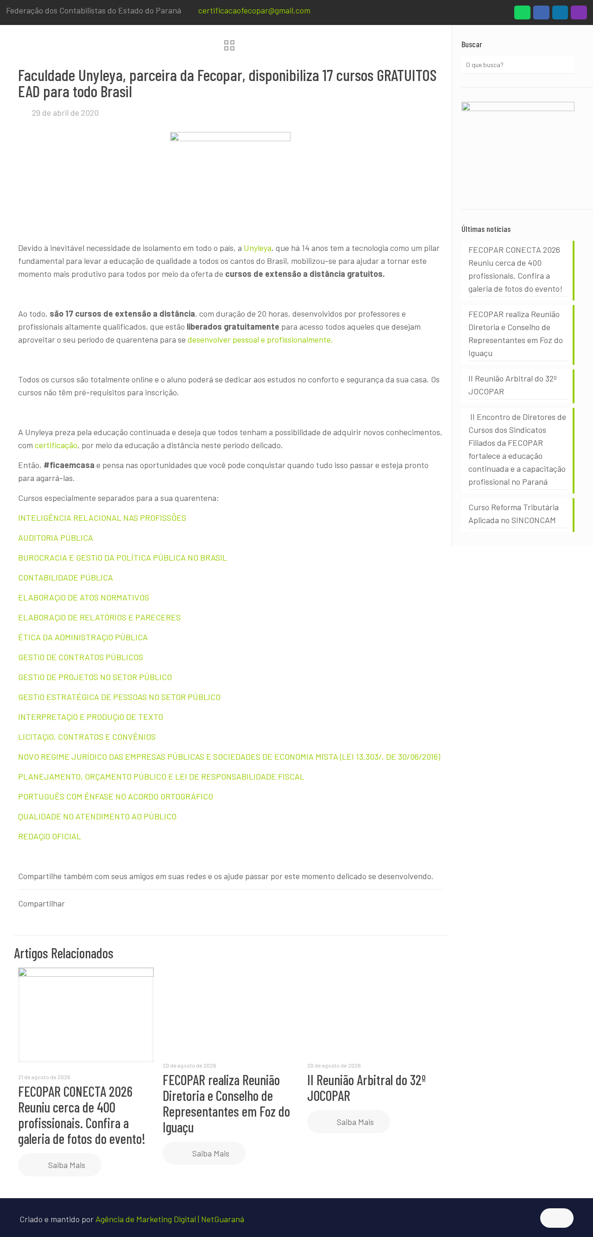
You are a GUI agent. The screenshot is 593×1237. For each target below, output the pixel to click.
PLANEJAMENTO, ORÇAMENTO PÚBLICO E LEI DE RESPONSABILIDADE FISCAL (161, 776)
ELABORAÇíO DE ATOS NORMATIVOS (83, 597)
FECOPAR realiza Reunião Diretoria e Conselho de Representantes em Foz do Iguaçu (226, 1103)
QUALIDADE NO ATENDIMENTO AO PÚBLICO (97, 816)
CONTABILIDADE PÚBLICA (65, 577)
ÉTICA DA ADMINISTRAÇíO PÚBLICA (83, 637)
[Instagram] (579, 15)
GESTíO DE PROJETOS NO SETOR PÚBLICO (95, 677)
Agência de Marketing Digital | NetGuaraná (169, 1219)
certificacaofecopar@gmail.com (254, 10)
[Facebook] (541, 15)
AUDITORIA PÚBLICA (55, 537)
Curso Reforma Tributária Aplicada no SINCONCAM (513, 513)
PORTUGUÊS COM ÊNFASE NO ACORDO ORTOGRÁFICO (115, 796)
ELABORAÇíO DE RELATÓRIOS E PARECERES (99, 617)
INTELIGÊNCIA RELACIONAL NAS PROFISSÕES (102, 517)
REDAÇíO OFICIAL (49, 836)
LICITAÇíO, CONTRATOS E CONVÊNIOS (87, 736)
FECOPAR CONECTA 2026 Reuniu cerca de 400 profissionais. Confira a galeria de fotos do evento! (81, 1115)
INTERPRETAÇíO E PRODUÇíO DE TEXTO (90, 717)
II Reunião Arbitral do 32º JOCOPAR (366, 1087)
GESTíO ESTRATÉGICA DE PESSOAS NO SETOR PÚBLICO (119, 697)
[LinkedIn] (560, 15)
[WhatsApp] (522, 15)
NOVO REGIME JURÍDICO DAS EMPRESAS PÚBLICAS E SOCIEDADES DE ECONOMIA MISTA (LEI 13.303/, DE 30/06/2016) (229, 756)
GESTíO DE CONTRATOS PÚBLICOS (80, 657)
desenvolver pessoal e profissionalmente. (260, 339)
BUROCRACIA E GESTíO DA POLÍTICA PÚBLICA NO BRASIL (122, 557)
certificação (56, 445)
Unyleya (257, 248)
